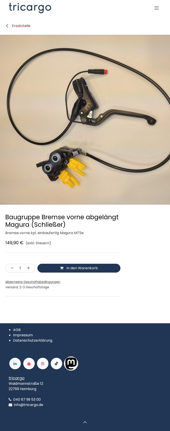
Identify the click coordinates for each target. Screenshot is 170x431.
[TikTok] (56, 363)
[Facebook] (92, 363)
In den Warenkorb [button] (82, 268)
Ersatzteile (20, 25)
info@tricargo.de (28, 404)
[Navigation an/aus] (156, 8)
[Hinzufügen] (30, 268)
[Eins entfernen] (11, 268)
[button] (85, 422)
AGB (17, 329)
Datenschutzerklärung (32, 340)
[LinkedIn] (15, 363)
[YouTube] (29, 363)
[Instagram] (42, 363)
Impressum (23, 335)
